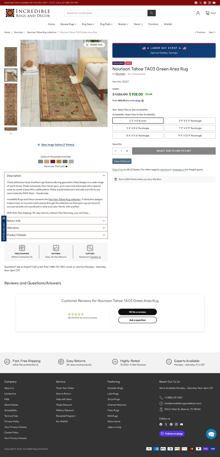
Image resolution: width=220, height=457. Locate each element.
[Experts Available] (169, 361)
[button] (211, 434)
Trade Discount (64, 404)
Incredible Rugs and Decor (35, 448)
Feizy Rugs (113, 410)
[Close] (4, 218)
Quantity (117, 144)
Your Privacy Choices (15, 426)
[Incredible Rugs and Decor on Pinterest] (205, 3)
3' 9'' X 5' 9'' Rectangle (190, 120)
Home (7, 32)
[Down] (10, 133)
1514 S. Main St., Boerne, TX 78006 (182, 409)
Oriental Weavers (117, 404)
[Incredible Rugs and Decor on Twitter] (200, 3)
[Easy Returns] (61, 361)
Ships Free (117, 169)
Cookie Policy (11, 432)
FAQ (6, 399)
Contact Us (10, 393)
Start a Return (63, 393)
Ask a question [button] (137, 320)
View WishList (122, 161)
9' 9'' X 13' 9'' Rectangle (190, 135)
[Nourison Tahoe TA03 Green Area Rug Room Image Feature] (63, 83)
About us (9, 388)
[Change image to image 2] (10, 75)
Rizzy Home (114, 421)
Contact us (95, 257)
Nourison (18, 32)
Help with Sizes (64, 399)
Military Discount (65, 410)
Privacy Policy (11, 421)
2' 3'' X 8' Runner (137, 120)
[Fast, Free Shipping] (7, 361)
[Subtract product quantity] (115, 150)
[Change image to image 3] (10, 104)
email (69, 266)
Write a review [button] (137, 312)
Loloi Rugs (113, 393)
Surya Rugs (114, 399)
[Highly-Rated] (115, 361)
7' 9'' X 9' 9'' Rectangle (190, 127)
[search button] (152, 13)
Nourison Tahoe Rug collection (41, 32)
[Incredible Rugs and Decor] (27, 13)
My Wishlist (62, 421)
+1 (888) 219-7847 (173, 397)
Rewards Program (65, 415)
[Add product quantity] (127, 150)
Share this (96, 45)
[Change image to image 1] (10, 57)
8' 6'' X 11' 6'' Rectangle (137, 135)
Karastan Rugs (115, 388)
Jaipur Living (114, 426)
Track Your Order (65, 388)
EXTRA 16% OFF (4, 231)
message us (178, 169)
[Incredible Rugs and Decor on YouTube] (214, 3)
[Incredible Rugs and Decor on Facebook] (196, 3)
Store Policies (11, 404)
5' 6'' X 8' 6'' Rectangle (138, 127)
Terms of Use (11, 415)
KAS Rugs (113, 415)
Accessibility (10, 410)
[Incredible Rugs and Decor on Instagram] (209, 3)
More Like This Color (56, 166)
